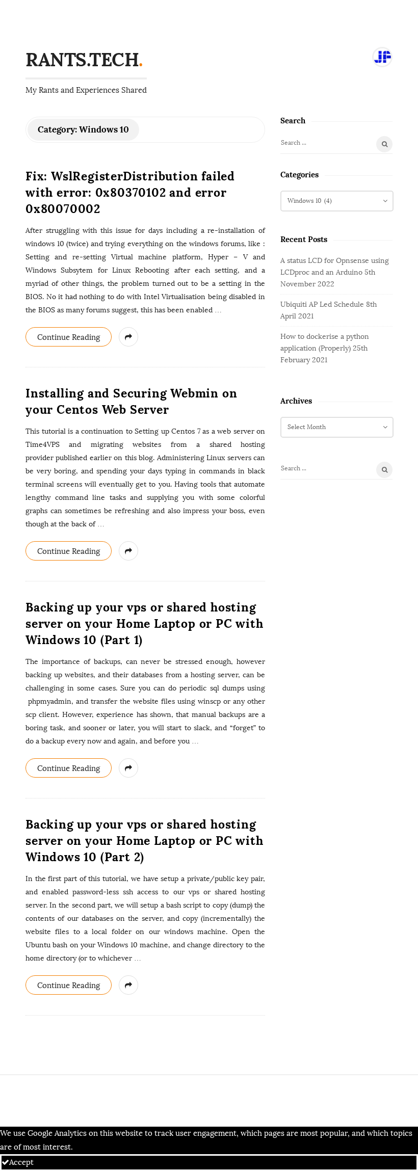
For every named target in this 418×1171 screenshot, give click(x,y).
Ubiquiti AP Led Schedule (322, 304)
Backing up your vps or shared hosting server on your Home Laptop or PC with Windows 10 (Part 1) (144, 623)
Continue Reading (68, 337)
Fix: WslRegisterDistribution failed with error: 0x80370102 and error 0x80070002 (130, 192)
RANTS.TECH (82, 59)
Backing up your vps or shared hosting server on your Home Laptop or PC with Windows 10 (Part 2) (144, 840)
